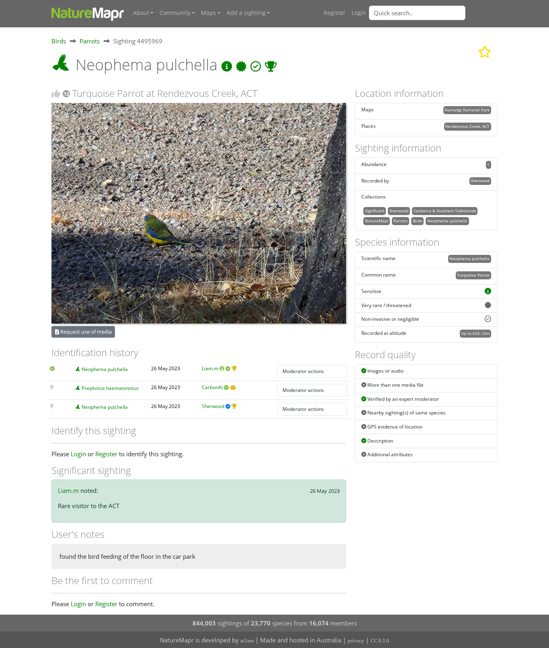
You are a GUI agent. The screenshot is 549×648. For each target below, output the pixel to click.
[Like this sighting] (55, 93)
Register (335, 12)
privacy (356, 641)
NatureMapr (377, 221)
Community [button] (175, 12)
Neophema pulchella (105, 369)
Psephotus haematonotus (110, 388)
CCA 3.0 (380, 641)
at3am (247, 641)
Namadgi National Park (467, 110)
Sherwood (213, 406)
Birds (58, 41)
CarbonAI (212, 387)
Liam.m (210, 368)
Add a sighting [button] (246, 12)
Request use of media (85, 331)
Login (359, 12)
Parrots (90, 41)
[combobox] (433, 13)
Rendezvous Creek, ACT (467, 126)
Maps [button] (208, 12)
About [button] (141, 12)
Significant (375, 210)
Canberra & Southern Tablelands (445, 210)
